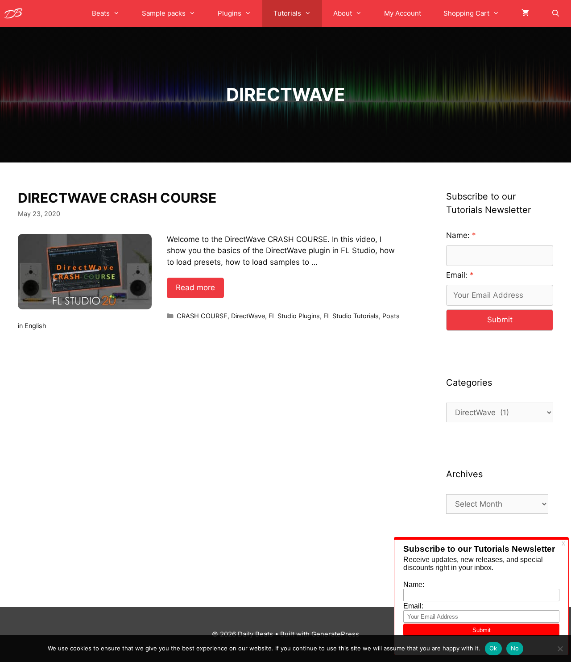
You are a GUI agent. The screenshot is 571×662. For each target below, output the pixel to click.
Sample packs (164, 13)
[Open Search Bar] (555, 13)
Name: (458, 235)
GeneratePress (335, 634)
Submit (500, 319)
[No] (559, 648)
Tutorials (287, 13)
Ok (493, 648)
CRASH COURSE (202, 316)
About (342, 13)
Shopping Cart (466, 13)
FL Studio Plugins (294, 316)
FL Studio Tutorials (351, 316)
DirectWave (248, 316)
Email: (457, 275)
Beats (101, 13)
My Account (402, 13)
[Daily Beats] (15, 13)
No (515, 648)
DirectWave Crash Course (117, 198)
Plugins (229, 13)
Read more (195, 287)
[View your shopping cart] (525, 13)
